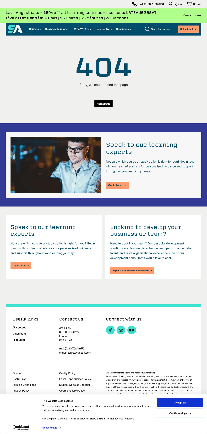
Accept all (180, 402)
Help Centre (103, 29)
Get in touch (188, 29)
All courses (19, 327)
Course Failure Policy (72, 390)
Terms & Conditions (24, 384)
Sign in (178, 4)
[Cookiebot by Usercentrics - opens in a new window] (21, 427)
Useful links (19, 379)
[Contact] (131, 330)
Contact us (71, 319)
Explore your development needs (132, 270)
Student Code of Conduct (74, 384)
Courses (34, 29)
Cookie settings (178, 413)
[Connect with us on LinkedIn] (121, 330)
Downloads (19, 333)
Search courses (160, 29)
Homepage (103, 103)
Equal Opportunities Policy (75, 379)
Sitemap (17, 373)
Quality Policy (67, 373)
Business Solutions (56, 29)
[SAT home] (15, 28)
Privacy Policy (21, 390)
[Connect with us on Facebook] (110, 330)
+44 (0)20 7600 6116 (151, 4)
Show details (49, 427)
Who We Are (81, 29)
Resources (122, 29)
